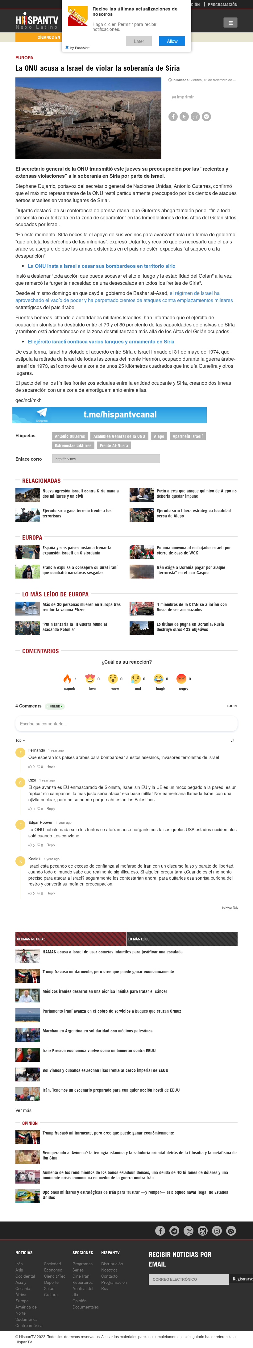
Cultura (51, 1294)
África (20, 1294)
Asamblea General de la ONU (119, 436)
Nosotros (109, 1269)
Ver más (23, 1110)
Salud (49, 1288)
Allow (172, 41)
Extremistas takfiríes (73, 445)
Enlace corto (28, 459)
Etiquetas (25, 435)
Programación (223, 4)
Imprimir (185, 96)
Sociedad (52, 1263)
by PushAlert (79, 47)
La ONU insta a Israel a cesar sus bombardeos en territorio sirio (102, 265)
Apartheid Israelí (188, 436)
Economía (53, 1269)
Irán (19, 1263)
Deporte (51, 1282)
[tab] (70, 939)
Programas (83, 1263)
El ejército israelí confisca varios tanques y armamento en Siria (101, 341)
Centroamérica (29, 1325)
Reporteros (83, 1282)
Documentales (86, 1306)
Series (78, 1269)
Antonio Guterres (70, 436)
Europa (24, 57)
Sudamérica (26, 1319)
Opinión (80, 1300)
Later (139, 41)
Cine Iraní (81, 1276)
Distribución (112, 1263)
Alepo (159, 436)
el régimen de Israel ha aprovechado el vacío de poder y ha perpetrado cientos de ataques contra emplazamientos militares (124, 296)
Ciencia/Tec (54, 1276)
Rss (104, 1288)
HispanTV (37, 20)
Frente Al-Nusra (114, 445)
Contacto (109, 1276)
